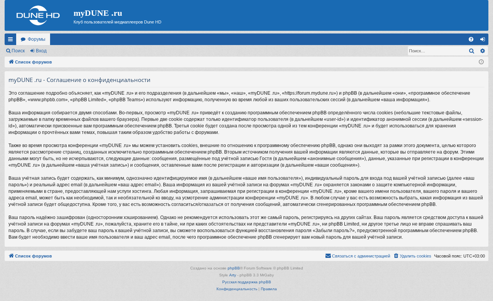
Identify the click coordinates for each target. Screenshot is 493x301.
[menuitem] (471, 39)
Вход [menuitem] (484, 41)
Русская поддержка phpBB (246, 282)
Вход (41, 51)
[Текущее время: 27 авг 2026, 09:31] (481, 62)
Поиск (18, 51)
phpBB (234, 268)
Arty (232, 275)
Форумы (36, 39)
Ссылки (12, 41)
